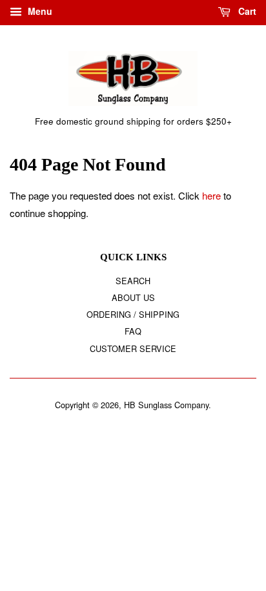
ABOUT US (133, 297)
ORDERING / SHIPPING (133, 314)
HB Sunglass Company (166, 405)
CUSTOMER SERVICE (133, 348)
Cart (246, 11)
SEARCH (133, 281)
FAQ (133, 331)
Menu (38, 11)
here (211, 195)
